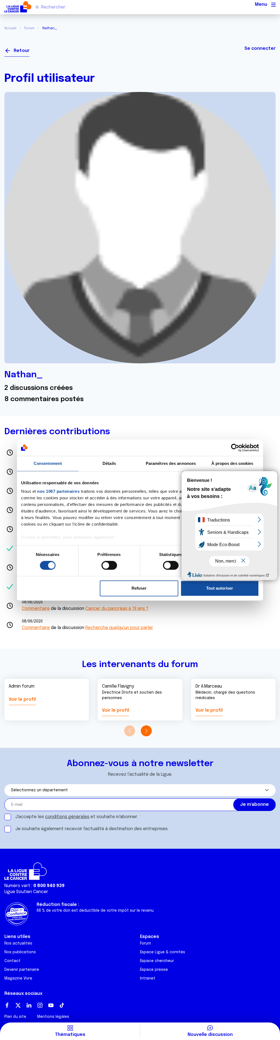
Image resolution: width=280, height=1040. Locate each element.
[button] (146, 731)
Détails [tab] (109, 463)
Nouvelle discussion (210, 1034)
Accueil (10, 28)
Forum (29, 28)
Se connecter (260, 48)
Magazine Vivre (18, 978)
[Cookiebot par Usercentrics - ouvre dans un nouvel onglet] (235, 448)
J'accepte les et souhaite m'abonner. (76, 817)
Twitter (18, 1005)
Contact (12, 961)
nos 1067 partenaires (58, 491)
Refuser (139, 588)
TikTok (62, 1005)
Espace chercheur (157, 961)
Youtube (51, 1005)
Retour (22, 50)
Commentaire (36, 608)
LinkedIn (29, 1005)
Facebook (7, 1005)
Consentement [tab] (48, 463)
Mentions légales (53, 1017)
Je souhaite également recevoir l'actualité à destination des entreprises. (91, 829)
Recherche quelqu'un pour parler (119, 627)
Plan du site (15, 1017)
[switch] (109, 565)
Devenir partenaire (21, 970)
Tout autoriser (219, 588)
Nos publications (20, 952)
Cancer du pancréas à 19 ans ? (116, 608)
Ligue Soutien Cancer (26, 892)
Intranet (147, 978)
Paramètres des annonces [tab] (171, 463)
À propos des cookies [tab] (232, 463)
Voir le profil (22, 699)
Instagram (40, 1005)
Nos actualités (18, 943)
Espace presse (154, 970)
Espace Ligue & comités (162, 952)
